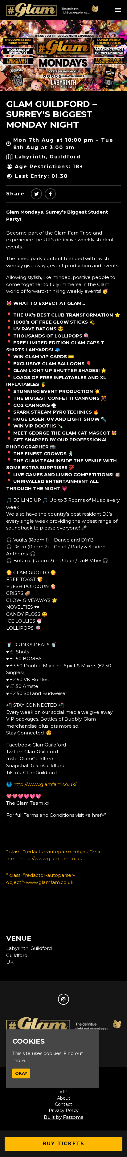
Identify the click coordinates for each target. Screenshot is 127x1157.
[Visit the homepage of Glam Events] (52, 10)
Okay (21, 1073)
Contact (63, 1104)
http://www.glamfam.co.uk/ (44, 784)
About (63, 1098)
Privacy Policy (64, 1110)
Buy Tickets (63, 1144)
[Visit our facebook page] (50, 194)
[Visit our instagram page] (63, 999)
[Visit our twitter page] (36, 194)
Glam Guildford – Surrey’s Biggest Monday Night (51, 114)
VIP (63, 1091)
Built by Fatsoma (64, 1117)
